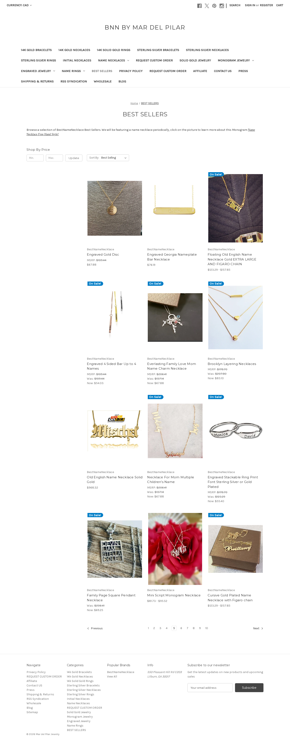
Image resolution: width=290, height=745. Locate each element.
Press (243, 71)
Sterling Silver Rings (38, 60)
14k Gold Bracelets (36, 50)
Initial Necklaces (77, 60)
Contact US (223, 71)
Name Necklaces (111, 60)
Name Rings (71, 71)
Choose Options (115, 212)
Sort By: (94, 157)
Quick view (111, 204)
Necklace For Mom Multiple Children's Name (170, 479)
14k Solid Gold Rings (113, 50)
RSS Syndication (74, 81)
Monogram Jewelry (234, 60)
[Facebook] (199, 6)
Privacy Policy (131, 71)
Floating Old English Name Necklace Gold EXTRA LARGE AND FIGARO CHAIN (232, 259)
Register (266, 5)
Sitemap (32, 712)
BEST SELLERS (102, 71)
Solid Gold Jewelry (195, 60)
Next (256, 628)
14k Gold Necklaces (74, 50)
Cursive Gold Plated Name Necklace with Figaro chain (230, 597)
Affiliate (200, 71)
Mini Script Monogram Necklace (174, 595)
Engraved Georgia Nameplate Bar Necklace (172, 256)
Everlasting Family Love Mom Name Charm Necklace (171, 366)
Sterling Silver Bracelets (158, 50)
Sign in (250, 5)
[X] (207, 6)
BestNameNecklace (120, 672)
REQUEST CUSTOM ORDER (154, 60)
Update (74, 158)
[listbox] (115, 158)
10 (206, 628)
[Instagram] (222, 6)
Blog (122, 81)
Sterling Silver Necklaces (207, 50)
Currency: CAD (18, 5)
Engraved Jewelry (36, 71)
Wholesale (103, 81)
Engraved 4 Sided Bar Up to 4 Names (111, 366)
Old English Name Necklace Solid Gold (114, 479)
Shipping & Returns (37, 81)
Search (234, 5)
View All (112, 676)
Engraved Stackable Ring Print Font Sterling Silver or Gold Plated (233, 482)
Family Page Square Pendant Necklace (111, 597)
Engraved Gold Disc (103, 254)
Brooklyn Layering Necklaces (232, 364)
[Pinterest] (214, 6)
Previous (96, 628)
